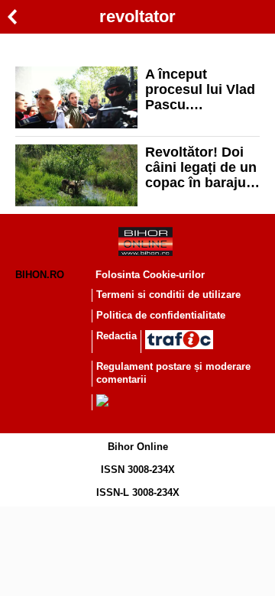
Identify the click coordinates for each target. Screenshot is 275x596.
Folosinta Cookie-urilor (150, 274)
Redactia (116, 336)
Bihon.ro (39, 274)
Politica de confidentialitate (160, 315)
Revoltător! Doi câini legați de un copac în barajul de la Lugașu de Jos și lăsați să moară (201, 167)
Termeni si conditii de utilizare (168, 294)
